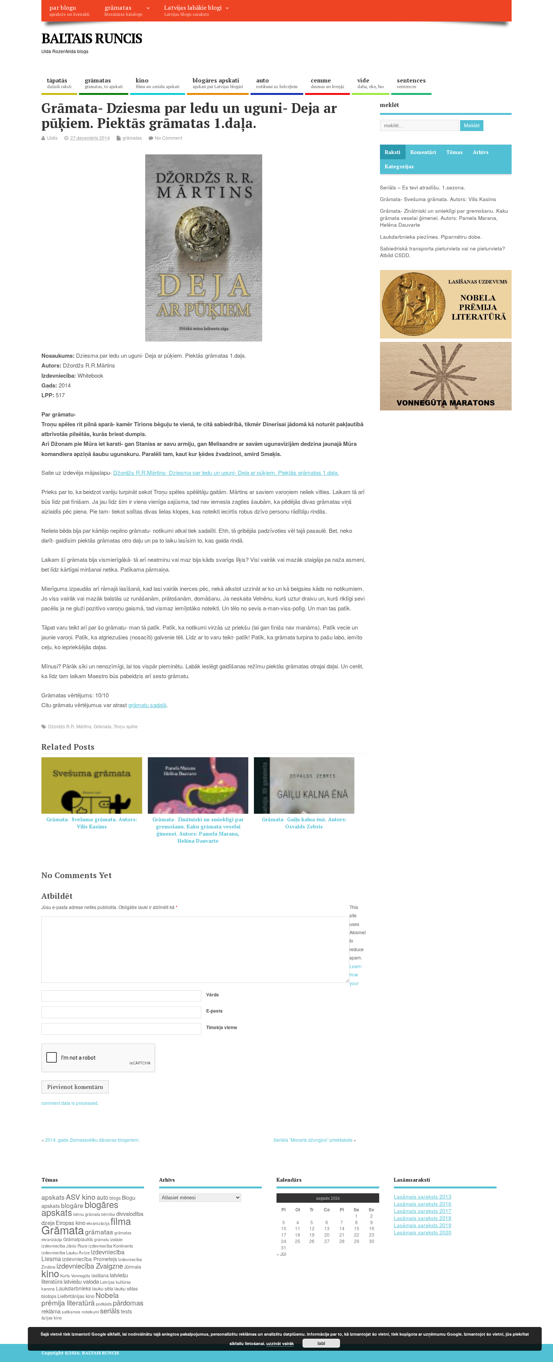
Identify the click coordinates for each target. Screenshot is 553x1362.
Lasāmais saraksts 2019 (422, 1225)
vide (370, 82)
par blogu (69, 10)
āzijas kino (51, 1318)
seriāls (110, 1310)
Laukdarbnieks (73, 1288)
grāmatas (124, 10)
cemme (327, 82)
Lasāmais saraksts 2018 (422, 1218)
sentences (411, 82)
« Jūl (281, 1254)
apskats (53, 1197)
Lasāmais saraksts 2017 (422, 1210)
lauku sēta (102, 1288)
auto (277, 82)
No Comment (168, 137)
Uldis (52, 137)
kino (157, 82)
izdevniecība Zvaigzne (89, 1265)
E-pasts (214, 1010)
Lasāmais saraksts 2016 (422, 1203)
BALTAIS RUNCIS (91, 38)
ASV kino (81, 1196)
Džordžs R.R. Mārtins (69, 726)
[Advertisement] (368, 44)
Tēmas (454, 152)
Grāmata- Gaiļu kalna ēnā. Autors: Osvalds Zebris (304, 823)
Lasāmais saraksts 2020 (422, 1232)
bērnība (108, 1214)
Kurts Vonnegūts (75, 1275)
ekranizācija (98, 1223)
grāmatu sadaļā (147, 705)
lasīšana (100, 1275)
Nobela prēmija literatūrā (80, 1298)
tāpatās (59, 82)
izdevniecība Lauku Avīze (65, 1252)
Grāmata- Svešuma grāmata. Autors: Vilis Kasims (91, 823)
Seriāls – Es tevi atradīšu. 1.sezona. (422, 187)
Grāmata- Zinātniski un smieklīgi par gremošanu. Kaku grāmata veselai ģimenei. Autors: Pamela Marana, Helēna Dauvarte (198, 830)
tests (126, 1311)
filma (121, 1221)
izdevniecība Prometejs (89, 1259)
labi (321, 1343)
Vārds (212, 994)
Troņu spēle (126, 726)
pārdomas (128, 1302)
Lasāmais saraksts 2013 (422, 1196)
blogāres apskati (218, 82)
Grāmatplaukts (78, 1239)
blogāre (72, 1205)
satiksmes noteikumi (80, 1312)
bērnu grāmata (86, 1214)
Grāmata (102, 726)
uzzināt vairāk (280, 1343)
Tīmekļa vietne (221, 1027)
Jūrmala (132, 1266)
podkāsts (104, 1304)
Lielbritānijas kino (76, 1295)
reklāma (51, 1311)
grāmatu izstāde (108, 1239)
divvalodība (129, 1213)
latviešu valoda (81, 1281)
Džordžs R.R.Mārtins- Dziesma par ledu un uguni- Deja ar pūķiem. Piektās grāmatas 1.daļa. (226, 472)
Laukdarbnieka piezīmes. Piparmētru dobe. (431, 236)
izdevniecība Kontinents (110, 1246)
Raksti (392, 152)
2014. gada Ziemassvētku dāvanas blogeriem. (92, 1139)
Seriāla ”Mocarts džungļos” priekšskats (312, 1139)
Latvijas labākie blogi (193, 10)
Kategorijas (399, 166)
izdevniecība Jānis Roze (64, 1246)
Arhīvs (481, 152)
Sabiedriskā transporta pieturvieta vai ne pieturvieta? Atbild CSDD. (442, 252)
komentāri (423, 152)
